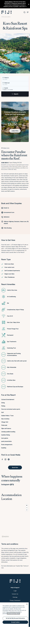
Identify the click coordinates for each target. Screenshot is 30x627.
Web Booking (8, 228)
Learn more (22, 6)
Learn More (15, 131)
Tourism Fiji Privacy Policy (13, 613)
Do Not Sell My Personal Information (15, 618)
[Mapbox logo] (5, 536)
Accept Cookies (15, 622)
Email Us (6, 208)
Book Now (15, 467)
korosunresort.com (9, 212)
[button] (6, 12)
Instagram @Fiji (7, 484)
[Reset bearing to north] (27, 510)
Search (16, 94)
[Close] (27, 604)
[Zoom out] (27, 508)
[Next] (28, 52)
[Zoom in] (27, 505)
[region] (15, 520)
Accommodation (6, 17)
